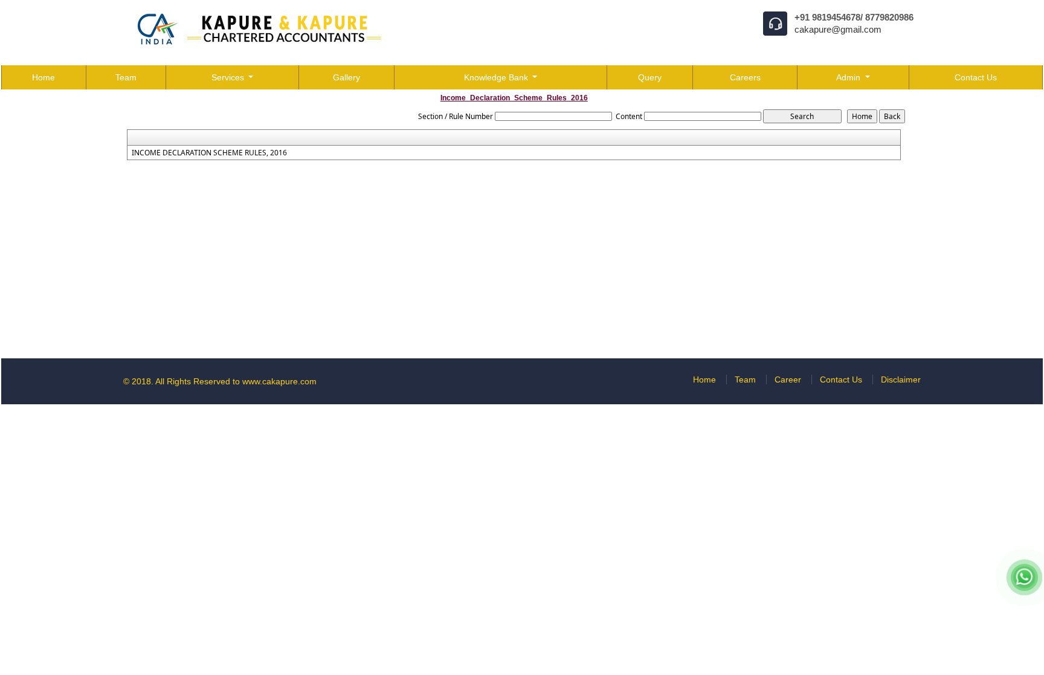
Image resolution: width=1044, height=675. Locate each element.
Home (43, 77)
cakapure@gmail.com (837, 29)
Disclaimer (901, 379)
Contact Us (976, 77)
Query (650, 77)
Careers (745, 77)
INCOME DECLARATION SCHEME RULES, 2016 (209, 153)
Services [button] (228, 77)
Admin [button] (849, 77)
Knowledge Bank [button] (497, 77)
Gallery (346, 77)
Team (126, 77)
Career (788, 379)
